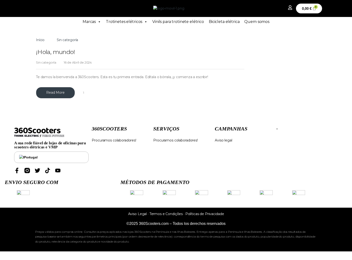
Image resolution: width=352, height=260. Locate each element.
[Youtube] (58, 170)
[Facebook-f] (17, 170)
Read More (55, 92)
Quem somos (256, 21)
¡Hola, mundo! (55, 51)
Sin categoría (46, 62)
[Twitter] (37, 170)
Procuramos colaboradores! (114, 140)
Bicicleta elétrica (224, 21)
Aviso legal (223, 140)
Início (40, 40)
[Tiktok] (47, 170)
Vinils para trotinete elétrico (178, 21)
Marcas (89, 21)
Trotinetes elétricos (124, 21)
